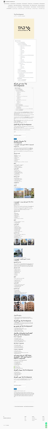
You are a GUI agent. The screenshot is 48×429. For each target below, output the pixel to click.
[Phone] (46, 423)
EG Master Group (30, 3)
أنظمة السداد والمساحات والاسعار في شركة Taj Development (25, 72)
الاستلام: (18, 95)
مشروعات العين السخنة (35, 8)
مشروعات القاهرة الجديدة (42, 8)
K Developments (10, 5)
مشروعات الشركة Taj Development (22, 44)
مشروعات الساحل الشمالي (21, 8)
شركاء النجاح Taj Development (22, 43)
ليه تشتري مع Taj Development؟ (22, 71)
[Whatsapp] (46, 425)
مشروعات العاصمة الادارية (28, 8)
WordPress (8, 425)
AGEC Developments (7, 3)
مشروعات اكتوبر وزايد (14, 8)
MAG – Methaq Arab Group (33, 5)
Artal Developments (13, 3)
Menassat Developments (41, 5)
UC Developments (9, 8)
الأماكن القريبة (22, 50)
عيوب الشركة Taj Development (22, 80)
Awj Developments (18, 3)
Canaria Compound (21, 76)
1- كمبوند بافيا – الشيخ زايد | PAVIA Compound (25, 45)
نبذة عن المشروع (22, 56)
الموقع (21, 49)
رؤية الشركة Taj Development (21, 70)
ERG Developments (42, 3)
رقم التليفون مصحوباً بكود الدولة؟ (17, 135)
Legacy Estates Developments (17, 5)
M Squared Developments (25, 5)
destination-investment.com (10, 1)
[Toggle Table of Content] (32, 88)
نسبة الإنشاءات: (22, 52)
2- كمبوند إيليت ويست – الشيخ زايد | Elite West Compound (22, 96)
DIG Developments (24, 3)
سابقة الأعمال (19, 69)
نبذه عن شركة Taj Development (21, 42)
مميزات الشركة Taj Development (22, 79)
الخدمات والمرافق (22, 57)
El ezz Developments (36, 3)
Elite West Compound (19, 107)
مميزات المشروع (22, 51)
